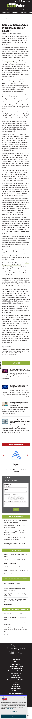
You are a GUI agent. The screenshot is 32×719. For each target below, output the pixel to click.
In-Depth (4, 22)
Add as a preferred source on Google (17, 9)
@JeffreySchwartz (12, 354)
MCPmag (16, 675)
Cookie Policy (9, 708)
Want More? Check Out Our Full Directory (16, 470)
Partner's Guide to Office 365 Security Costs (15, 560)
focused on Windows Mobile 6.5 (11, 64)
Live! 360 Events (16, 673)
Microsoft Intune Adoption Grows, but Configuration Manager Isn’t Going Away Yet (19, 404)
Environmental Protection (16, 671)
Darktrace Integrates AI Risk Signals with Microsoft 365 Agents (14, 526)
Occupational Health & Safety (16, 680)
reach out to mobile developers (15, 57)
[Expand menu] (29, 2)
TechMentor (16, 691)
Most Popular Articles (16, 516)
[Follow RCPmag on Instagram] (21, 1)
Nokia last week (16, 328)
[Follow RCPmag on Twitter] (17, 1)
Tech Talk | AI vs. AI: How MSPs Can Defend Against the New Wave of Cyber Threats (15, 600)
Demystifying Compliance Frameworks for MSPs (15, 618)
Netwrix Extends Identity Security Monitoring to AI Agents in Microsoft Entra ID (15, 538)
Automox (16, 464)
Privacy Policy (15, 494)
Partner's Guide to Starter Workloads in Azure (15, 567)
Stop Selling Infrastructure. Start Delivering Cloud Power (15, 594)
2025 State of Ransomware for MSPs (13, 614)
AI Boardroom (16, 659)
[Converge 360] (16, 648)
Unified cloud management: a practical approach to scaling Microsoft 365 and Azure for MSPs (15, 629)
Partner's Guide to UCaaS (10, 563)
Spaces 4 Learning (16, 688)
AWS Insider (16, 664)
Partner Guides (16, 550)
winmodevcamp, (9, 60)
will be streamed (19, 157)
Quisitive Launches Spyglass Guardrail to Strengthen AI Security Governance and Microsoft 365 (14, 532)
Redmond (16, 684)
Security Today (16, 686)
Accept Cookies (13, 716)
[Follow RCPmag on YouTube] (24, 1)
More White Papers (9, 635)
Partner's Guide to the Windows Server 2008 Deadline (15, 555)
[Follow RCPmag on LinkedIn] (15, 1)
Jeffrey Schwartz (7, 33)
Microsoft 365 (23, 12)
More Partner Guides (9, 574)
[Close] (25, 697)
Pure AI (16, 682)
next (27, 454)
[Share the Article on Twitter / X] (6, 19)
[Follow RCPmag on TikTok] (19, 1)
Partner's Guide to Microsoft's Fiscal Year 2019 (16, 570)
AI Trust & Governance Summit (12, 583)
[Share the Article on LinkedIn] (4, 19)
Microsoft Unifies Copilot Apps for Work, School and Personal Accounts (20, 370)
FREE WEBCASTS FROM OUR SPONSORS (16, 579)
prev (3, 454)
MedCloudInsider (16, 677)
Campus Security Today (16, 666)
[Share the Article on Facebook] (2, 19)
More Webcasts (8, 604)
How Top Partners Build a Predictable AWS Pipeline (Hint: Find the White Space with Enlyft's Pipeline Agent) (15, 588)
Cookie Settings (13, 711)
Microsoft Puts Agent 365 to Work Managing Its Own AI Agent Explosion (19, 387)
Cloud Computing (6, 12)
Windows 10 (15, 12)
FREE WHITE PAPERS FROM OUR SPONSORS (16, 609)
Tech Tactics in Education (16, 693)
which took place (17, 148)
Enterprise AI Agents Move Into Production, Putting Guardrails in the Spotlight (20, 421)
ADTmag (16, 662)
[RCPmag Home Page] (16, 4)
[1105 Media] (16, 653)
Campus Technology (16, 668)
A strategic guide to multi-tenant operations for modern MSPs (16, 623)
